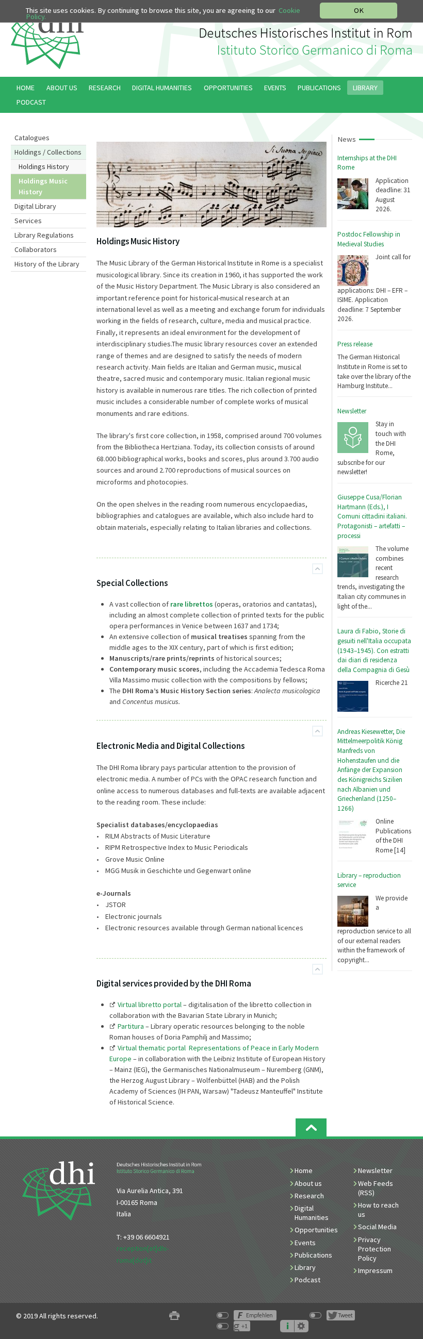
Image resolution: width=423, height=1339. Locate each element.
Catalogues (32, 137)
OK (359, 10)
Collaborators (35, 249)
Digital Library (35, 206)
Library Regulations (44, 235)
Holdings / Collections (48, 152)
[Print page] (174, 1316)
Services (28, 220)
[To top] (317, 568)
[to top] (311, 1127)
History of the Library (46, 264)
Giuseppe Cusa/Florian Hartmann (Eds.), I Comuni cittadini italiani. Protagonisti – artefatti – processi (372, 516)
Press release (354, 344)
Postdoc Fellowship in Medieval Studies (368, 239)
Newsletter (351, 411)
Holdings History (44, 166)
